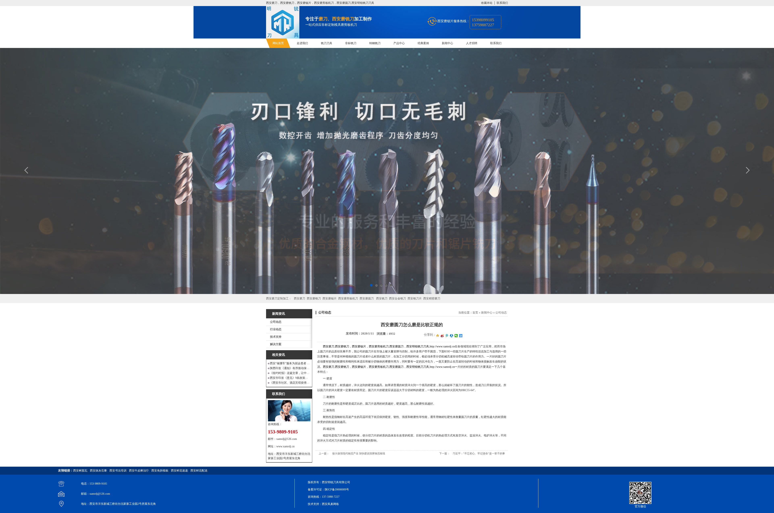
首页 (475, 312)
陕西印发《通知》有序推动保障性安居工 (290, 368)
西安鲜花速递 (179, 470)
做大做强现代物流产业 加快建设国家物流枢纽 (358, 453)
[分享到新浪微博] (442, 335)
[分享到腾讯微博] (447, 335)
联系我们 (502, 2)
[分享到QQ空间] (437, 335)
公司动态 (275, 321)
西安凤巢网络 (330, 504)
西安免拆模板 (159, 470)
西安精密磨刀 (431, 298)
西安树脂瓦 (80, 470)
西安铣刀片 (415, 298)
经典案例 (423, 43)
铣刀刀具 (326, 43)
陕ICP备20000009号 (337, 489)
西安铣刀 (381, 298)
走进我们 (302, 43)
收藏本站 (486, 2)
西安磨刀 (299, 298)
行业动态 (275, 329)
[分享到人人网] (451, 335)
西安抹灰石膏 (98, 470)
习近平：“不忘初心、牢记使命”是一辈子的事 (479, 453)
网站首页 (278, 43)
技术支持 (275, 336)
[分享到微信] (456, 335)
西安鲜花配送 (198, 470)
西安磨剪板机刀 (348, 298)
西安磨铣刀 (314, 298)
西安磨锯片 (329, 298)
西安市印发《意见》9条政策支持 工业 (290, 377)
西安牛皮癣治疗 (139, 470)
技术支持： (315, 504)
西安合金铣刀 (397, 298)
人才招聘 (471, 43)
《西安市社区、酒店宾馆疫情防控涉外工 (290, 382)
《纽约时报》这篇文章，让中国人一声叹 (290, 373)
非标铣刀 (350, 43)
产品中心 (399, 43)
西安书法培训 (117, 470)
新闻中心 (447, 43)
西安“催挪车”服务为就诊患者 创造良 (290, 363)
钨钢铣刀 (375, 43)
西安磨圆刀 (367, 298)
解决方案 (275, 344)
